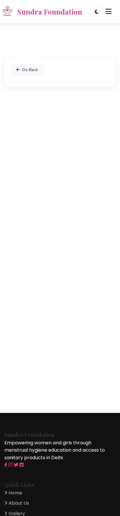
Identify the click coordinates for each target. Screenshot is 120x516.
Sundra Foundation (49, 11)
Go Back (30, 69)
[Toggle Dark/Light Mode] (97, 11)
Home (14, 493)
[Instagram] (10, 465)
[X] (16, 465)
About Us (18, 503)
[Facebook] (5, 465)
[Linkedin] (22, 465)
